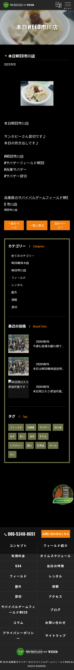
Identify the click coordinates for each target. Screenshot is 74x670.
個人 (29, 445)
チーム (53, 445)
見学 (32, 436)
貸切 (14, 307)
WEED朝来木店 (20, 263)
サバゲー (44, 427)
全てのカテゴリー (22, 255)
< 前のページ (14, 225)
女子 (12, 436)
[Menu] (67, 4)
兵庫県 (31, 427)
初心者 (58, 427)
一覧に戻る (37, 225)
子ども (43, 436)
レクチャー (16, 445)
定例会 (40, 445)
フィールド (18, 277)
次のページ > (60, 225)
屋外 (14, 292)
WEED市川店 (10, 210)
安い (22, 436)
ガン (12, 454)
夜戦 (14, 299)
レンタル (17, 285)
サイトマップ (55, 635)
